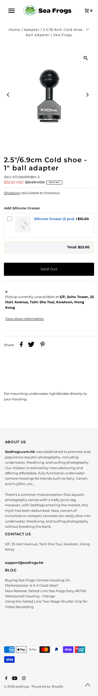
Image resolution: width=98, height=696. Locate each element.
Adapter (31, 30)
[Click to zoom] (85, 58)
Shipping (12, 193)
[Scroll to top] (87, 685)
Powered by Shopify (47, 686)
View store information (24, 319)
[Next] (87, 94)
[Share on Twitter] (31, 345)
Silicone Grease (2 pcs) (54, 219)
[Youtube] (14, 678)
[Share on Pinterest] (43, 345)
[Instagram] (23, 678)
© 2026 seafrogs (17, 686)
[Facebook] (5, 678)
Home (14, 30)
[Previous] (8, 94)
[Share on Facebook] (21, 345)
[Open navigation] (13, 10)
